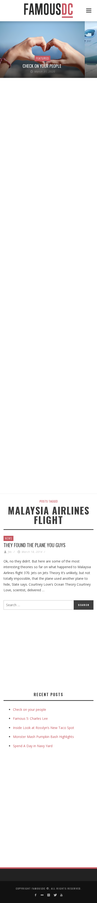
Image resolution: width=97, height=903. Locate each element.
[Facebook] (35, 895)
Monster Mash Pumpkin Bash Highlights (43, 736)
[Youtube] (61, 895)
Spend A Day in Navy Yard (33, 746)
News (8, 538)
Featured (42, 58)
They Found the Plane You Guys (34, 545)
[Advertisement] (43, 650)
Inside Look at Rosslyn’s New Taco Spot (43, 727)
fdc (10, 552)
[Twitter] (55, 895)
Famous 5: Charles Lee (30, 718)
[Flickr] (42, 895)
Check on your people (42, 66)
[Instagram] (48, 895)
